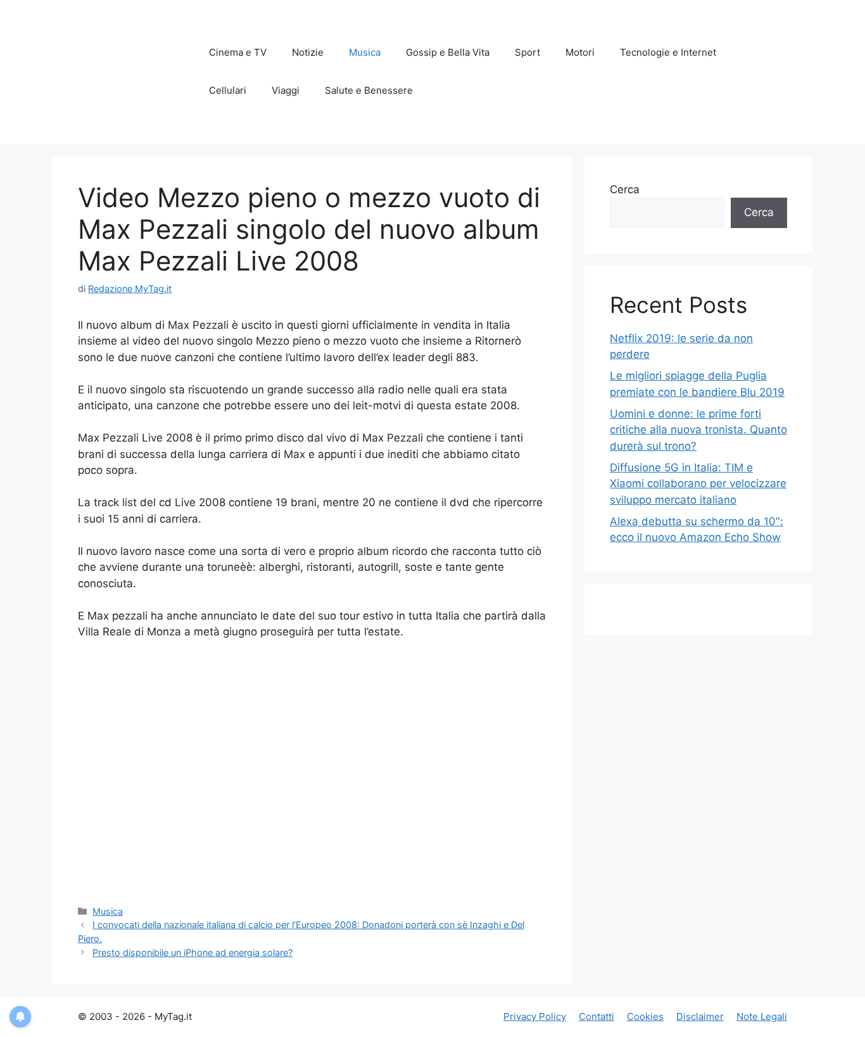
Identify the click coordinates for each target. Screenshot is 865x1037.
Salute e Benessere (369, 90)
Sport (527, 52)
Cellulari (227, 90)
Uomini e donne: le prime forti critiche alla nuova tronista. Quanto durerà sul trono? (698, 429)
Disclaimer (700, 1016)
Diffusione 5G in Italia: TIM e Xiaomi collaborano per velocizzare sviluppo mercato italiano (698, 483)
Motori (580, 52)
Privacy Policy (534, 1016)
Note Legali (761, 1016)
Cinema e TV (238, 52)
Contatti (596, 1016)
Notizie (308, 52)
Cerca (625, 189)
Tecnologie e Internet (668, 52)
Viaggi (286, 90)
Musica (365, 52)
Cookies (645, 1016)
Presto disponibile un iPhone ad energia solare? (192, 952)
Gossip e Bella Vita (447, 52)
